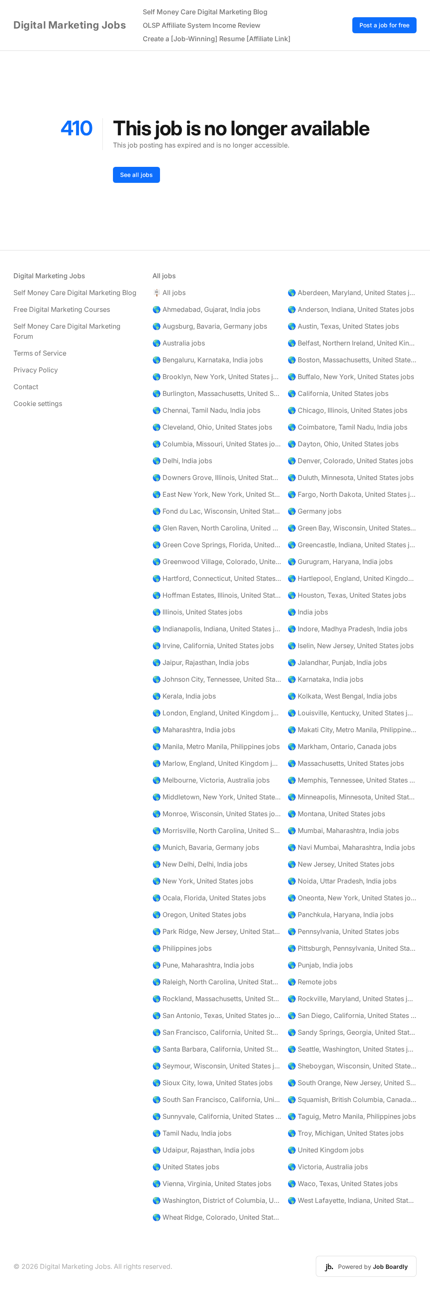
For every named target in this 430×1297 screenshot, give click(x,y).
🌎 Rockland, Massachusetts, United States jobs (216, 998)
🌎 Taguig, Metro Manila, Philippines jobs (352, 1116)
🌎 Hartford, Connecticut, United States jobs (216, 578)
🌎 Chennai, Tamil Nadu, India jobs (206, 410)
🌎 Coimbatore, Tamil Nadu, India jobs (347, 427)
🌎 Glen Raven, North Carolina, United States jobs (216, 528)
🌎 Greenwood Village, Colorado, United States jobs (216, 561)
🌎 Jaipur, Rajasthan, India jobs (200, 662)
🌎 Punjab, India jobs (320, 965)
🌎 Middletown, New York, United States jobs (216, 797)
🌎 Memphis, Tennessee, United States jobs (352, 780)
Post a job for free (384, 25)
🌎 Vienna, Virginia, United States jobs (211, 1183)
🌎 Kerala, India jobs (184, 696)
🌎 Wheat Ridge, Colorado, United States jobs (216, 1217)
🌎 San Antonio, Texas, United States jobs (216, 1015)
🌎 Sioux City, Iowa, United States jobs (212, 1082)
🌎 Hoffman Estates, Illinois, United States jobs (216, 595)
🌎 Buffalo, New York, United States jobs (351, 376)
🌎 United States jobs (185, 1167)
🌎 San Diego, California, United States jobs (352, 1015)
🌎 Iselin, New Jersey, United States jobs (351, 645)
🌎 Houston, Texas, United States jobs (347, 595)
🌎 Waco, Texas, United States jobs (343, 1183)
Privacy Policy (35, 370)
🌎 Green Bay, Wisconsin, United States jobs (352, 528)
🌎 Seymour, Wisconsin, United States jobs (216, 1066)
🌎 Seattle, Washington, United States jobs (352, 1049)
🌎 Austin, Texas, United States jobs (343, 326)
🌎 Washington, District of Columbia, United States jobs (216, 1200)
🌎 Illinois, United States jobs (197, 612)
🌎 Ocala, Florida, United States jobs (209, 898)
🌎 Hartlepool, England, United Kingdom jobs (352, 578)
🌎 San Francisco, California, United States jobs (216, 1032)
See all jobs (136, 174)
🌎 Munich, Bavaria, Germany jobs (205, 847)
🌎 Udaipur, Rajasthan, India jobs (203, 1150)
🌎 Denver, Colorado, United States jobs (350, 460)
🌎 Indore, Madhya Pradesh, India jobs (347, 629)
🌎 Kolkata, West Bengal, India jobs (342, 696)
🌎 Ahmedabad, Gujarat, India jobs (206, 309)
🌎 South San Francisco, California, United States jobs (216, 1099)
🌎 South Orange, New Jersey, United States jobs (352, 1082)
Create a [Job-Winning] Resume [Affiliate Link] (217, 38)
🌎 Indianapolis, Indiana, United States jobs (216, 629)
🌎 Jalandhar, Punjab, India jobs (337, 662)
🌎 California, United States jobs (338, 393)
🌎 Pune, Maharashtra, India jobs (203, 965)
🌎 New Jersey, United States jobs (341, 864)
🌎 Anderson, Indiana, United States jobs (351, 309)
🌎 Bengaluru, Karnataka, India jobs (207, 360)
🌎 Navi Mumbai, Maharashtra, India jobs (351, 847)
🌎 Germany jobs (314, 511)
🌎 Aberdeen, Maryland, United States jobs (352, 292)
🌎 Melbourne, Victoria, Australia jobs (211, 780)
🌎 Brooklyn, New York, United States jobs (216, 376)
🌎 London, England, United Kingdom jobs (216, 713)
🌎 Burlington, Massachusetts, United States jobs (216, 393)
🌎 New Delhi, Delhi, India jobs (199, 864)
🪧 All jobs (169, 292)
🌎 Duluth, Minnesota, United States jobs (351, 477)
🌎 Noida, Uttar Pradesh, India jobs (342, 881)
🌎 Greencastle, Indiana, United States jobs (352, 544)
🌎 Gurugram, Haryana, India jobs (340, 561)
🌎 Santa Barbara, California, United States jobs (216, 1049)
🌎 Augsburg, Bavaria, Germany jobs (209, 326)
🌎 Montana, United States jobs (336, 813)
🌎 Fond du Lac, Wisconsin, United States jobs (216, 511)
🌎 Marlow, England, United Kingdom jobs (216, 763)
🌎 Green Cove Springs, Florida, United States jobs (216, 544)
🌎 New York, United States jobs (202, 881)
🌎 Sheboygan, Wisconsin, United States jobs (352, 1066)
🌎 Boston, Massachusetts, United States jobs (352, 360)
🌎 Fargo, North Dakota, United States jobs (352, 494)
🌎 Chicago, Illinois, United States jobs (347, 410)
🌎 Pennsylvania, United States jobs (343, 931)
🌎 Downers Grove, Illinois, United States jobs (216, 477)
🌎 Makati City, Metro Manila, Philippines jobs (352, 729)
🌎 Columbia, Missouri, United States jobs (216, 444)
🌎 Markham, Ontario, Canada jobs (342, 746)
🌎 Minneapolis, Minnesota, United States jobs (352, 797)
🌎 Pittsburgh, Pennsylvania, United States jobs (352, 948)
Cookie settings (37, 403)
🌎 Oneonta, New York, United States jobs (352, 898)
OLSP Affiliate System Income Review (201, 25)
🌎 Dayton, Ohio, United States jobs (343, 444)
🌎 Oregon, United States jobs (199, 914)
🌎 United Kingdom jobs (326, 1150)
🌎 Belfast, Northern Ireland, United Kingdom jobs (352, 343)
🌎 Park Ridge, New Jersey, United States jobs (216, 931)
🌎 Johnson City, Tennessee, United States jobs (216, 679)
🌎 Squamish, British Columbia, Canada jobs (352, 1099)
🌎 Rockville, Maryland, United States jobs (352, 998)
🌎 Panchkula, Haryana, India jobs (340, 914)
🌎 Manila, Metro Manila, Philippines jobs (216, 746)
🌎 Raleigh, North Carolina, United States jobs (216, 982)
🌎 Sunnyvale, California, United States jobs (216, 1116)
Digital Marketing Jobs (69, 25)
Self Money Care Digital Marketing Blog (205, 12)
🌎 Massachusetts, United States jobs (346, 763)
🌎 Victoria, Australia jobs (328, 1167)
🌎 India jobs (308, 612)
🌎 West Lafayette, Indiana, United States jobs (352, 1200)
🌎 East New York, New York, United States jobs (216, 494)
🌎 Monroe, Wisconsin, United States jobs (216, 813)
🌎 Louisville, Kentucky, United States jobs (352, 713)
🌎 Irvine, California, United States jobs (213, 645)
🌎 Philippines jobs (182, 948)
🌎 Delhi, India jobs (182, 460)
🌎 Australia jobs (178, 343)
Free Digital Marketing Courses (61, 309)
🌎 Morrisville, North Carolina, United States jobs (216, 830)
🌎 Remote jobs (312, 982)
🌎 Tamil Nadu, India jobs (191, 1133)
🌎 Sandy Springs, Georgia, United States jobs (352, 1032)
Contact (25, 386)
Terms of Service (39, 353)
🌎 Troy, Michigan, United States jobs (346, 1133)
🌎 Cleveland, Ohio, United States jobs (212, 427)
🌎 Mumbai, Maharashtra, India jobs (343, 830)
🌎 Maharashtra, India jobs (193, 729)
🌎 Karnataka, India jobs (325, 679)
